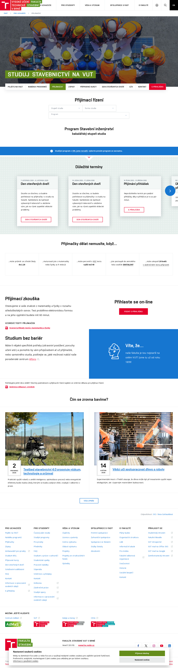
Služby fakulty (97, 546)
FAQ (7, 574)
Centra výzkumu (69, 542)
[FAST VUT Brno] (16, 5)
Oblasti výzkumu (69, 546)
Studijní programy (41, 537)
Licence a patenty (70, 537)
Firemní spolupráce (99, 533)
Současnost (124, 563)
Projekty (65, 551)
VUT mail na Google (160, 551)
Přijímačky (57, 87)
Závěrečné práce (44, 587)
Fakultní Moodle (158, 537)
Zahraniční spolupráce (100, 537)
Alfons (32, 359)
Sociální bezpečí (126, 572)
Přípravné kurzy (88, 87)
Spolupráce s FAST (119, 5)
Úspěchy (66, 533)
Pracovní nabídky (41, 565)
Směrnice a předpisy (43, 574)
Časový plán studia (42, 533)
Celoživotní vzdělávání (14, 569)
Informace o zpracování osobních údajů (15, 585)
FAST (6, 13)
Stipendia (38, 569)
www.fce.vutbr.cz (86, 645)
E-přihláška (157, 87)
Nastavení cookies (142, 660)
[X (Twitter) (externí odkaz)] (146, 646)
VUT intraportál (158, 542)
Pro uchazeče (44, 5)
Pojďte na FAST (15, 87)
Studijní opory (43, 592)
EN (174, 5)
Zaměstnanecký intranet (160, 555)
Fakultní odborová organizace (127, 557)
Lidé (121, 542)
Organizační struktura (129, 537)
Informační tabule (127, 546)
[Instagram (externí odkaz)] (154, 646)
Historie (122, 568)
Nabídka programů (37, 87)
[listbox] (65, 108)
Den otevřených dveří (113, 87)
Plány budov (124, 533)
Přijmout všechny (142, 653)
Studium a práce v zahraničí (46, 555)
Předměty (38, 546)
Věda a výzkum (92, 5)
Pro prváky (38, 542)
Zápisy (71, 87)
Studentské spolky (42, 560)
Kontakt (142, 87)
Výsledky (66, 563)
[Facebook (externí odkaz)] (138, 646)
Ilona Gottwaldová (165, 514)
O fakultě (143, 5)
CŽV (131, 87)
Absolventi (95, 551)
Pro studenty (68, 5)
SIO (154, 514)
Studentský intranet (160, 532)
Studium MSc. (11, 555)
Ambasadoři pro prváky (17, 551)
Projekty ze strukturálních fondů (73, 557)
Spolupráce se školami (101, 542)
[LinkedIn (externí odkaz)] (169, 646)
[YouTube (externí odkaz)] (161, 646)
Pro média (123, 551)
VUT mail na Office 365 (160, 546)
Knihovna (41, 583)
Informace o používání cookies (25, 661)
